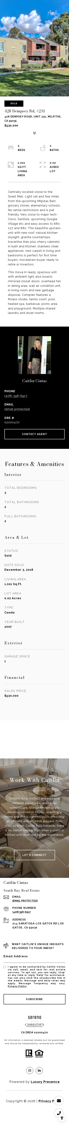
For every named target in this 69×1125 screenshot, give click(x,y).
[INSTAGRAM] (29, 1070)
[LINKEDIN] (39, 1070)
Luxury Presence (45, 1082)
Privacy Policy (17, 986)
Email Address (16, 956)
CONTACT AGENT (34, 434)
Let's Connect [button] (34, 855)
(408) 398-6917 (15, 396)
